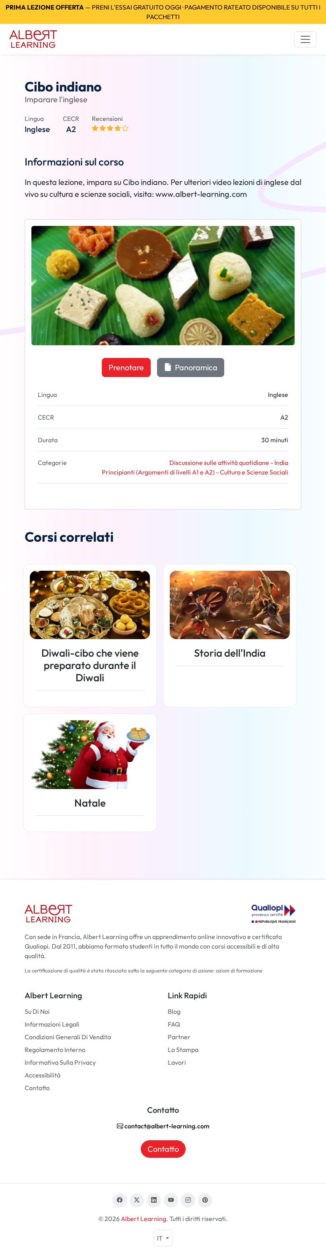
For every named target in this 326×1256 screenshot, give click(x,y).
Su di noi (37, 1011)
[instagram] (188, 1200)
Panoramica (195, 367)
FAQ (174, 1024)
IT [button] (160, 1238)
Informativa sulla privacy (60, 1062)
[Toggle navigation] (305, 39)
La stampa (183, 1050)
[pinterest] (205, 1200)
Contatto (37, 1088)
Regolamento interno (55, 1050)
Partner (179, 1037)
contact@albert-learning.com (166, 1126)
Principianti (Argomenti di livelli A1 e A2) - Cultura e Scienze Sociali (195, 472)
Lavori (177, 1062)
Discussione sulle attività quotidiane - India (228, 463)
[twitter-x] (137, 1200)
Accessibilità (42, 1075)
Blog (174, 1011)
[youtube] (171, 1200)
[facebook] (120, 1200)
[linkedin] (154, 1200)
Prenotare (126, 367)
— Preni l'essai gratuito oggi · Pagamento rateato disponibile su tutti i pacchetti (163, 12)
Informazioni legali (52, 1024)
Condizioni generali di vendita (68, 1037)
